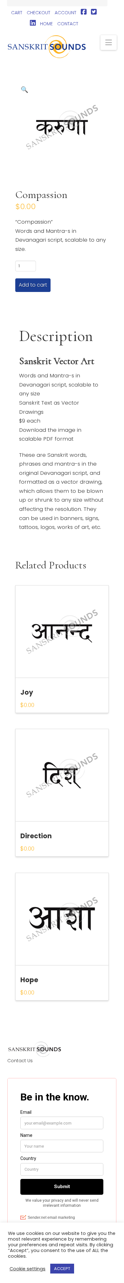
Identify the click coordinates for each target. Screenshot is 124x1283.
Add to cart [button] (64, 673)
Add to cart (33, 284)
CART (16, 12)
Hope (29, 979)
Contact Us (20, 1060)
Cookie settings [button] (27, 1269)
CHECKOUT (38, 12)
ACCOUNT (65, 12)
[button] (108, 42)
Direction (36, 835)
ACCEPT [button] (62, 1269)
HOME (46, 24)
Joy (26, 692)
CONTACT (67, 24)
